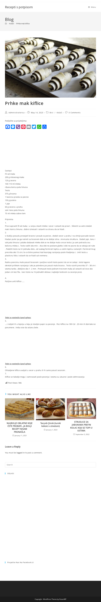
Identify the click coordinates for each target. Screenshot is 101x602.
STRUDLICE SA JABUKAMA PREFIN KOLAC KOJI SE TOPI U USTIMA (81, 426)
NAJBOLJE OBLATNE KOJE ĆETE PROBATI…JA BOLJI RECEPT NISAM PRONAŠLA (19, 427)
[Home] (6, 23)
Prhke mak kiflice (23, 23)
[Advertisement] (27, 149)
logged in (21, 452)
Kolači (59, 112)
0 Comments (74, 112)
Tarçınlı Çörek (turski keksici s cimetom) (50, 424)
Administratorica (17, 112)
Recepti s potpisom (19, 7)
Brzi (51, 112)
